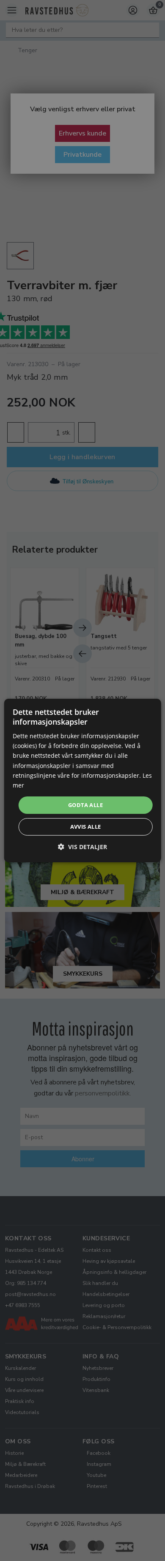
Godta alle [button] (85, 805)
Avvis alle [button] (85, 826)
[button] (82, 847)
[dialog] (82, 781)
